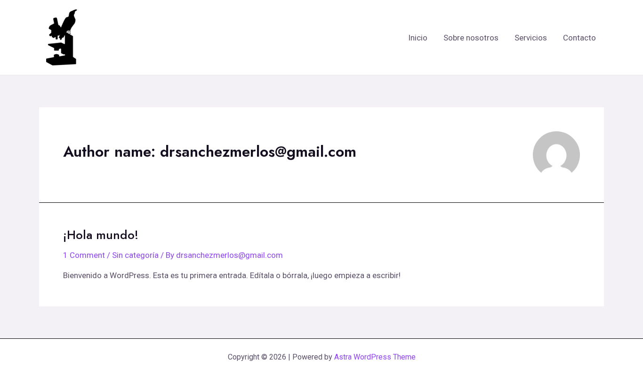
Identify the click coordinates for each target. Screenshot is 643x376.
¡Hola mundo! (100, 235)
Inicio (417, 37)
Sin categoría (135, 255)
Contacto (579, 37)
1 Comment (84, 255)
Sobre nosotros (470, 37)
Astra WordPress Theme (375, 356)
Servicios (530, 37)
